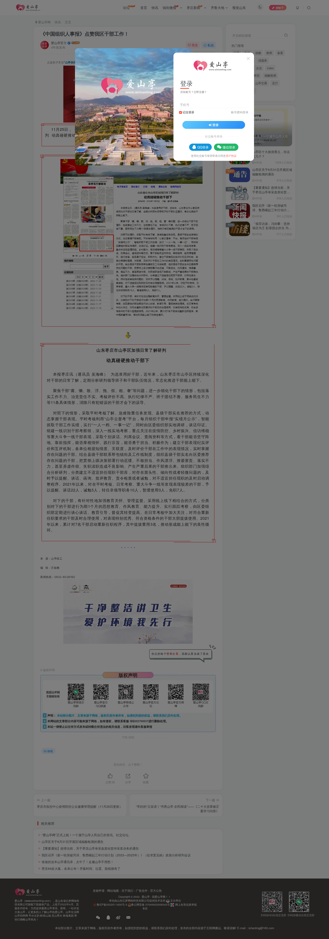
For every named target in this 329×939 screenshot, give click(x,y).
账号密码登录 (239, 112)
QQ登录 (203, 147)
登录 (215, 125)
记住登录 (188, 112)
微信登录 (229, 147)
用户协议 (231, 155)
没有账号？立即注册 (192, 92)
